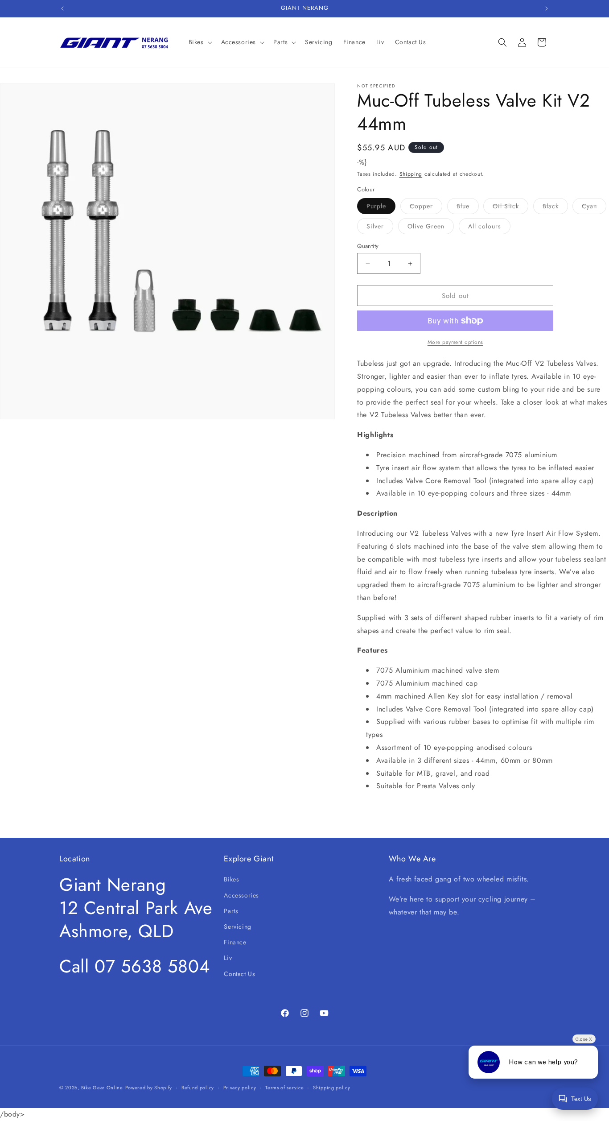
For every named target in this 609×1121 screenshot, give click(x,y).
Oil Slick (510, 207)
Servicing (237, 926)
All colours (489, 227)
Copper (426, 207)
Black (555, 207)
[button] (199, 42)
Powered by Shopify (149, 1087)
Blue (468, 207)
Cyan (594, 207)
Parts (231, 910)
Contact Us (239, 973)
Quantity (368, 246)
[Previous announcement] (62, 8)
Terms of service (284, 1087)
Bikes (231, 879)
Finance (235, 942)
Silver (379, 227)
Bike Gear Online (102, 1087)
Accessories (241, 895)
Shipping (411, 174)
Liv (228, 957)
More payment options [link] (455, 342)
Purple (380, 207)
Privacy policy (239, 1087)
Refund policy (197, 1087)
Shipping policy (331, 1087)
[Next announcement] (546, 8)
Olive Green (430, 227)
